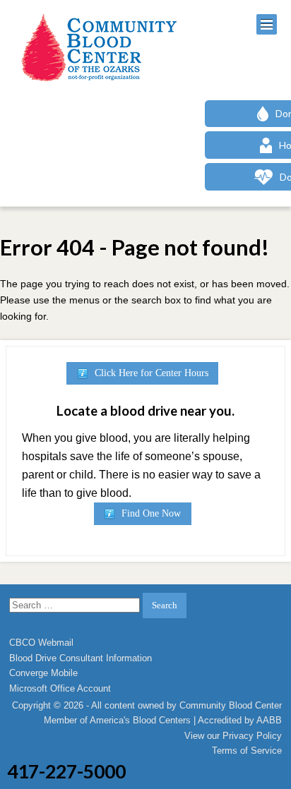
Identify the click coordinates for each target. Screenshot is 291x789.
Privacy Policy (252, 735)
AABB (269, 720)
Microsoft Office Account (60, 688)
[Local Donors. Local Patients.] (95, 47)
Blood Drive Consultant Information (80, 658)
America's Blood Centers (140, 720)
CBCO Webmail (41, 642)
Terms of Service (247, 750)
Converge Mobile (43, 673)
